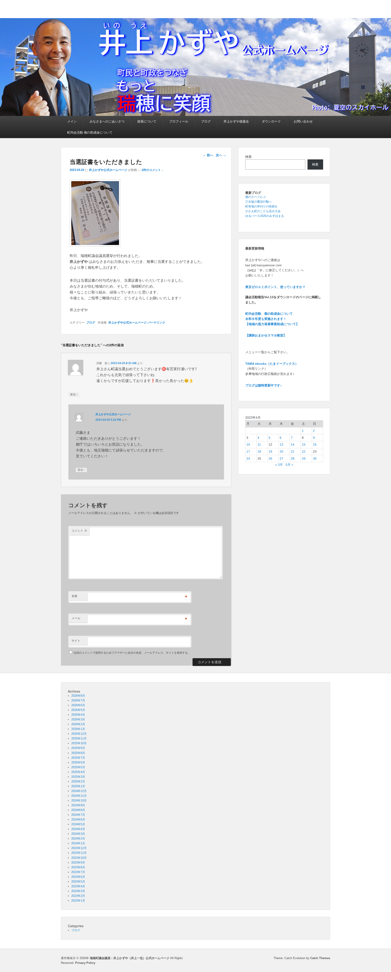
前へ (208, 155)
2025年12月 (79, 733)
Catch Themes (320, 958)
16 (315, 444)
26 (270, 458)
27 (281, 458)
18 (259, 451)
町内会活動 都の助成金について (89, 132)
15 (303, 444)
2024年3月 (78, 833)
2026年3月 (78, 719)
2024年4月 (78, 829)
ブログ (206, 121)
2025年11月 (79, 738)
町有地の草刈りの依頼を (261, 206)
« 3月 (279, 464)
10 (248, 444)
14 (292, 444)
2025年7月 (78, 757)
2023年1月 (78, 900)
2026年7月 (78, 700)
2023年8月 (78, 867)
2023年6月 (78, 876)
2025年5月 (78, 767)
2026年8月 (78, 695)
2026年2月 (78, 724)
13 (281, 444)
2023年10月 (79, 857)
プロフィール (178, 121)
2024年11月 (79, 795)
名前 (74, 596)
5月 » (289, 464)
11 (259, 444)
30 (315, 458)
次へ (221, 155)
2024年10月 (79, 800)
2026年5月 (78, 710)
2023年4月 (78, 886)
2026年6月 (78, 705)
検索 (248, 156)
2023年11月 (79, 852)
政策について (146, 121)
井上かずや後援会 (236, 121)
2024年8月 (78, 810)
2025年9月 (78, 748)
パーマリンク (156, 322)
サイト (76, 640)
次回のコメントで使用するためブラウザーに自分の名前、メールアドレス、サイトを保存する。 (132, 652)
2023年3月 (78, 891)
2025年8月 (78, 753)
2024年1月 (78, 843)
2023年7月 (78, 872)
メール (76, 618)
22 (303, 451)
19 (270, 451)
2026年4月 (78, 714)
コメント (79, 530)
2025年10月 (79, 743)
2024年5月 (78, 824)
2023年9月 (78, 862)
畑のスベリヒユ (255, 197)
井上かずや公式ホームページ (108, 170)
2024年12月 (79, 791)
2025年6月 (78, 762)
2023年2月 (78, 896)
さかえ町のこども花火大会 (263, 211)
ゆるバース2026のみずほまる (264, 216)
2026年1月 (78, 729)
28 (292, 458)
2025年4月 (78, 772)
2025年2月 (78, 781)
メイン (72, 121)
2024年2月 (78, 838)
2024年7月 (78, 814)
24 (248, 458)
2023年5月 (78, 881)
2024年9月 (78, 805)
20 (281, 451)
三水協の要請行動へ (258, 201)
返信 (74, 394)
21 (292, 451)
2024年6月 (78, 819)
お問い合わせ (303, 121)
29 (303, 458)
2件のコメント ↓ (152, 170)
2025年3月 (78, 776)
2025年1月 (78, 786)
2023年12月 (79, 848)
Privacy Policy (85, 963)
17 (248, 451)
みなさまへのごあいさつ (107, 121)
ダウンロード (271, 121)
